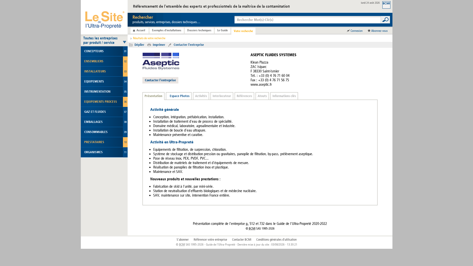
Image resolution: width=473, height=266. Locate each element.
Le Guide (222, 30)
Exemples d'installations (166, 30)
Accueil (140, 30)
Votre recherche (243, 31)
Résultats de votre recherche (149, 38)
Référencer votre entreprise (210, 240)
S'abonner (183, 240)
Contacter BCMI (241, 240)
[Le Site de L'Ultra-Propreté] (104, 17)
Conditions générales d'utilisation (276, 240)
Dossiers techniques (199, 30)
